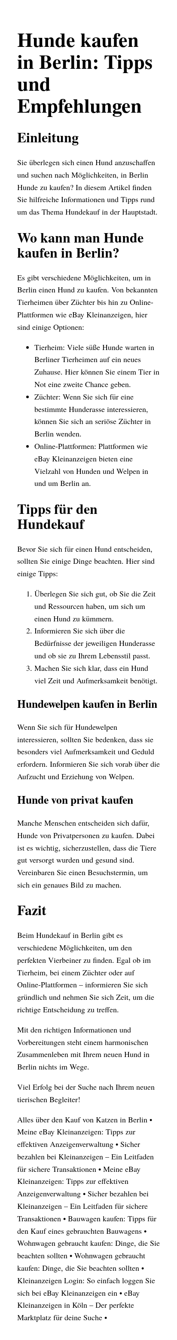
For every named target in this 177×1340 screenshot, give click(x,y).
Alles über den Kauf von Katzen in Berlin (82, 1119)
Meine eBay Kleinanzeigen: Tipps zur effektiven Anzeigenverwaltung (78, 1181)
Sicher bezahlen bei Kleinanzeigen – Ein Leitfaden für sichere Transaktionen (85, 1156)
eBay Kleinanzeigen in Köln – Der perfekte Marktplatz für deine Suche (78, 1305)
